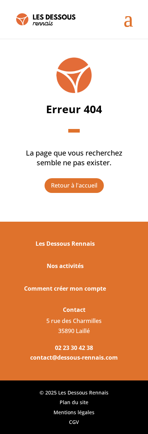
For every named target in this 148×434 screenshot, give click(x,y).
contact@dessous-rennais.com (74, 357)
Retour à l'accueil (74, 185)
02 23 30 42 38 (74, 348)
